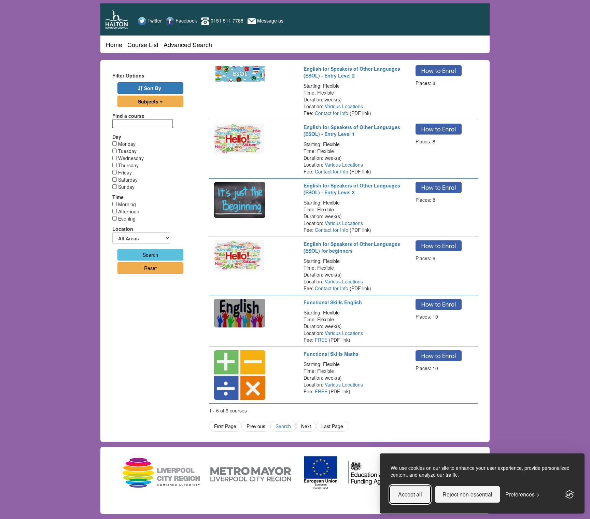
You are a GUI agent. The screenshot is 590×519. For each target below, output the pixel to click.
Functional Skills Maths (331, 353)
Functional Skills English (333, 302)
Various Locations (344, 106)
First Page (225, 426)
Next (306, 426)
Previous (256, 426)
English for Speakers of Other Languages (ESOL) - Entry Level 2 (352, 72)
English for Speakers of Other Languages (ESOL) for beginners (352, 247)
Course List (142, 44)
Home (114, 44)
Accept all (410, 494)
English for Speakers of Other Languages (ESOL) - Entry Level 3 (352, 189)
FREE (321, 339)
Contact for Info (331, 113)
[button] (150, 88)
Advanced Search (188, 44)
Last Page (332, 426)
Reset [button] (150, 268)
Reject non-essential (467, 494)
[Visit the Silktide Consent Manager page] (569, 494)
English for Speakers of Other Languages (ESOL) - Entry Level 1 (352, 130)
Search (283, 426)
